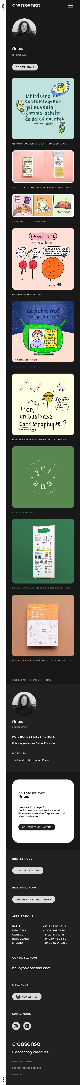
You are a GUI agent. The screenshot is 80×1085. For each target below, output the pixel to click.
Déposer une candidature (33, 899)
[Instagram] (16, 1026)
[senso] (3, 6)
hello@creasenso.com (31, 968)
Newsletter (30, 997)
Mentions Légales (22, 1062)
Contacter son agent (37, 827)
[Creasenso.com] (26, 5)
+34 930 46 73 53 (54, 938)
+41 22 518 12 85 (54, 934)
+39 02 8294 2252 (55, 942)
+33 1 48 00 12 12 (54, 926)
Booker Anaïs (25, 67)
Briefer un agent (27, 870)
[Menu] (70, 5)
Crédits (16, 1074)
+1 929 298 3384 (54, 930)
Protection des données (26, 1068)
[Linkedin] (27, 1026)
